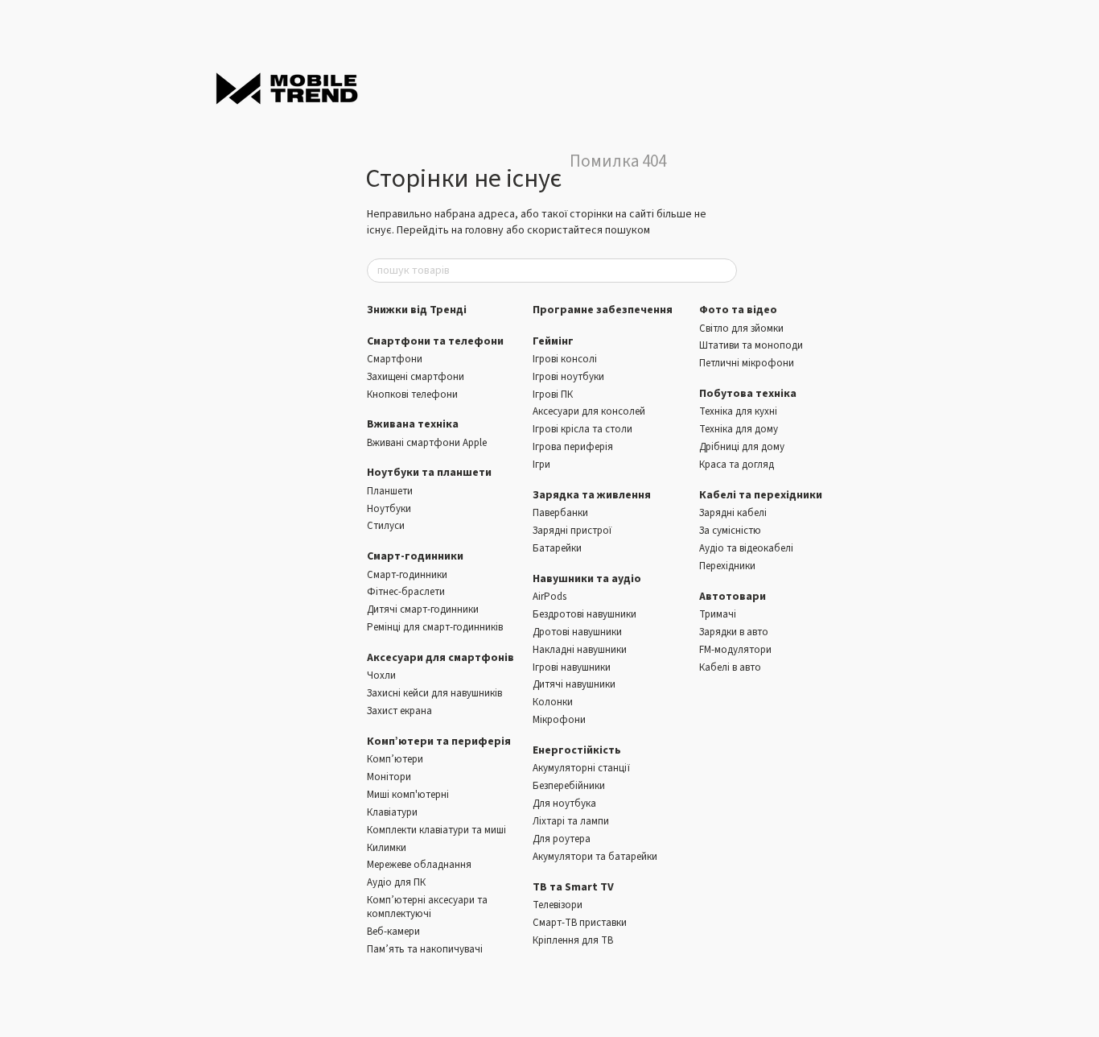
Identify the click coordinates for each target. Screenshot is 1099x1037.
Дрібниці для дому (741, 447)
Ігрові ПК (553, 394)
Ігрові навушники (572, 667)
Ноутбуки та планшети (429, 473)
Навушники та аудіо (587, 579)
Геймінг (553, 341)
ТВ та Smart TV (573, 887)
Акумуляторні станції (581, 768)
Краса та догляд (736, 464)
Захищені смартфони (415, 377)
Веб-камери (393, 931)
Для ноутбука (564, 803)
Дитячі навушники (574, 684)
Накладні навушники (580, 649)
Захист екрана (399, 711)
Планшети (390, 491)
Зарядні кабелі (733, 513)
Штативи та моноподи (751, 345)
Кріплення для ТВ (573, 940)
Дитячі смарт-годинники (423, 609)
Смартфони (394, 359)
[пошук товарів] (724, 270)
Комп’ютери (395, 759)
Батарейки (557, 548)
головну (484, 230)
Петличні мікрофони (746, 363)
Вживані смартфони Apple (427, 443)
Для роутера (562, 839)
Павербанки (560, 513)
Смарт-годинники (415, 556)
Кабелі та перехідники (760, 495)
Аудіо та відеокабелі (746, 548)
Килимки (386, 848)
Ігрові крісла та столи (582, 429)
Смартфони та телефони (435, 341)
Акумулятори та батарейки (595, 856)
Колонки (553, 702)
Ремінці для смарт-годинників (435, 627)
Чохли (381, 675)
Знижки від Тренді (417, 310)
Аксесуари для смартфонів (440, 658)
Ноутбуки (389, 509)
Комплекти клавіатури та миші (436, 830)
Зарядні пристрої (572, 530)
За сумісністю (730, 530)
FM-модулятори (735, 649)
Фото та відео (738, 310)
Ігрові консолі (565, 359)
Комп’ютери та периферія (439, 741)
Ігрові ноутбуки (568, 377)
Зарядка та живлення (592, 495)
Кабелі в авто (730, 667)
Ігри (541, 464)
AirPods (549, 596)
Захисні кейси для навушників (434, 693)
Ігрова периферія (573, 447)
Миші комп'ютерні (408, 794)
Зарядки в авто (733, 632)
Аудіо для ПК (396, 882)
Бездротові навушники (584, 614)
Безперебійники (569, 786)
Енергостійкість (577, 750)
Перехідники (727, 566)
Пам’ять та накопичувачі (425, 949)
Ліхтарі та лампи (571, 821)
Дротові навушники (577, 632)
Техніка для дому (738, 429)
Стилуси (386, 525)
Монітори (389, 777)
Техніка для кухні (738, 411)
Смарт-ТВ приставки (580, 922)
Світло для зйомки (741, 328)
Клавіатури (392, 812)
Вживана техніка (413, 424)
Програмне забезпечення (603, 310)
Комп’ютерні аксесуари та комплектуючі (427, 907)
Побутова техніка (747, 394)
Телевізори (557, 905)
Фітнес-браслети (406, 592)
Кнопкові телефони (412, 394)
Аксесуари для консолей (589, 411)
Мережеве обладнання (419, 864)
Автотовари (732, 597)
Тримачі (717, 614)
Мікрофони (559, 720)
